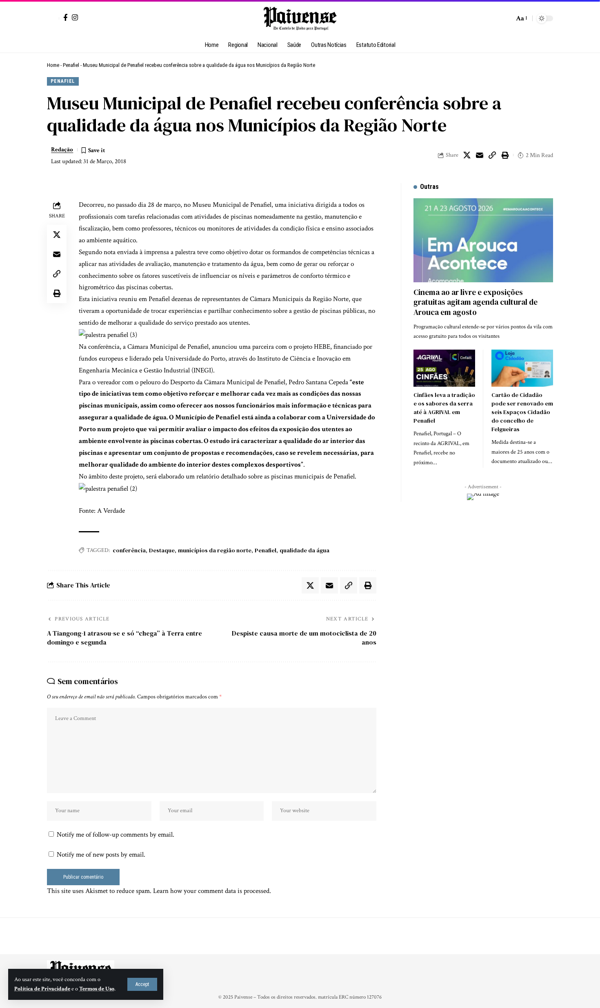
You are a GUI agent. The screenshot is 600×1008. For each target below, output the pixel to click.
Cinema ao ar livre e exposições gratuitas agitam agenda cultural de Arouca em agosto (475, 302)
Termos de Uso (96, 988)
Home (53, 65)
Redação (62, 149)
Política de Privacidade (42, 988)
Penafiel (71, 65)
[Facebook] (65, 17)
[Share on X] (467, 155)
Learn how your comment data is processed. (212, 890)
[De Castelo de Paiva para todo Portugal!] (300, 18)
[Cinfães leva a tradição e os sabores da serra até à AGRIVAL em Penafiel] (444, 368)
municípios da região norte (214, 550)
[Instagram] (75, 17)
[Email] (479, 155)
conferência (129, 550)
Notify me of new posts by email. (101, 854)
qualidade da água (304, 550)
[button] (142, 984)
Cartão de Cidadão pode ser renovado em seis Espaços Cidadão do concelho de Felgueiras (522, 412)
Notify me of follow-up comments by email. (115, 834)
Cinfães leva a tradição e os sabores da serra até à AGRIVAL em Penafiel (444, 408)
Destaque (162, 550)
